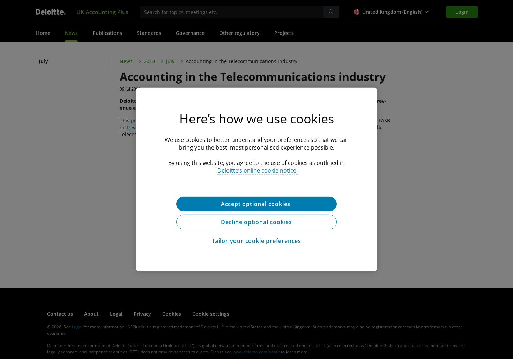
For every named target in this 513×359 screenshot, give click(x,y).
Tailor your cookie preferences (256, 241)
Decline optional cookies (256, 222)
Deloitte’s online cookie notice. (257, 170)
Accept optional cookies (256, 204)
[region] (256, 179)
